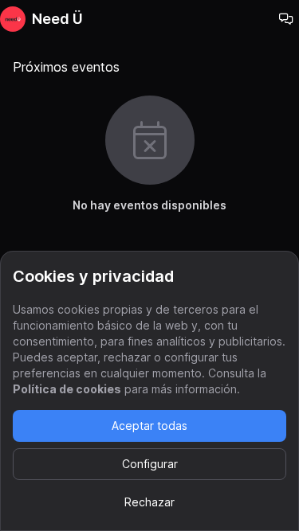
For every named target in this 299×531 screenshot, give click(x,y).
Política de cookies (67, 389)
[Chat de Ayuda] (286, 19)
